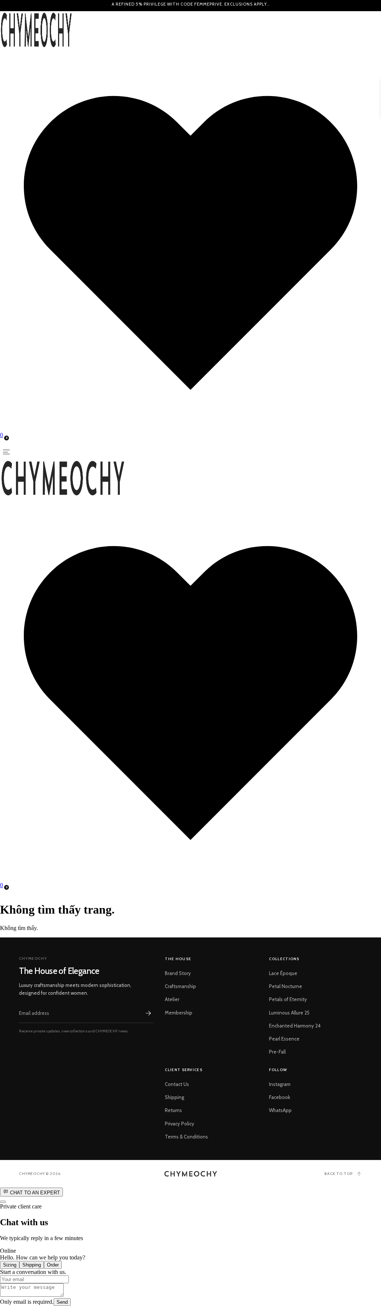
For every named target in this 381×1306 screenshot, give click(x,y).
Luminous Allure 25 (289, 1013)
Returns (173, 1110)
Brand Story (178, 973)
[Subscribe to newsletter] (148, 1013)
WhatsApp (280, 1110)
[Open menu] (6, 452)
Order (53, 1265)
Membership (178, 1013)
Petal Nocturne (285, 986)
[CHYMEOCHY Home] (191, 1174)
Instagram (280, 1084)
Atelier (172, 999)
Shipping (174, 1097)
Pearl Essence (284, 1039)
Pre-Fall (277, 1052)
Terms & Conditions (186, 1137)
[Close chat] (3, 1202)
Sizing (9, 1265)
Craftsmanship (180, 986)
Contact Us (177, 1084)
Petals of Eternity (288, 999)
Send (62, 1302)
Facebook (279, 1097)
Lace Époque (283, 973)
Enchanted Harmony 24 (295, 1026)
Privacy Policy (179, 1124)
